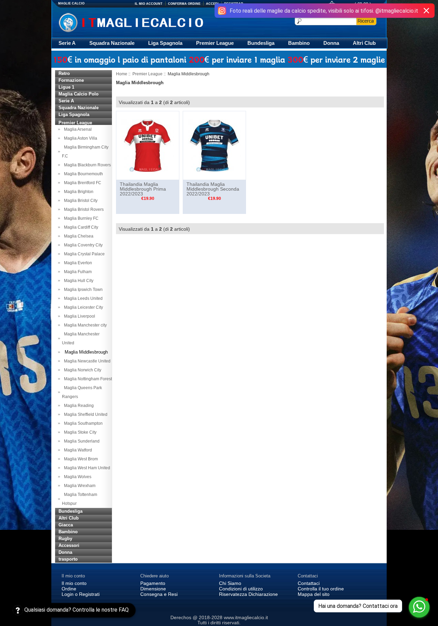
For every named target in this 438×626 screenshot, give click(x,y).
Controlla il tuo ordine (321, 588)
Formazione (71, 80)
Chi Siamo (230, 583)
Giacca (66, 524)
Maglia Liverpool (78, 316)
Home (121, 74)
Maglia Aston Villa (79, 138)
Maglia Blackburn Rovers (86, 165)
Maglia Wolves (76, 476)
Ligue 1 (66, 87)
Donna (331, 43)
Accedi (212, 3)
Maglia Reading (78, 405)
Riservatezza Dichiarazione (248, 594)
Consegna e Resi (159, 594)
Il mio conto (74, 583)
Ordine (69, 588)
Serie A (67, 43)
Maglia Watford (77, 450)
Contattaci (309, 583)
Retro (64, 73)
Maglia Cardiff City (80, 227)
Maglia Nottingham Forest (87, 378)
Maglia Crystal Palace (83, 254)
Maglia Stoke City (79, 432)
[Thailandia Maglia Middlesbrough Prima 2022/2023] (147, 145)
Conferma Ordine (184, 3)
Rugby (65, 538)
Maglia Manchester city (84, 325)
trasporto (68, 559)
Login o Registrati (81, 594)
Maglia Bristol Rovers (83, 209)
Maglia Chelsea (77, 236)
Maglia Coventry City (82, 245)
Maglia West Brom (80, 459)
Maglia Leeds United (82, 298)
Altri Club (364, 43)
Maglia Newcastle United (86, 361)
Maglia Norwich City (81, 370)
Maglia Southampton (82, 423)
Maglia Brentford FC (81, 182)
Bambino (299, 43)
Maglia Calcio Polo (79, 94)
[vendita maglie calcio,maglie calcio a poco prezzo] (145, 21)
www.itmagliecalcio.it (246, 617)
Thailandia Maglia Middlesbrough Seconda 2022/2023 (212, 188)
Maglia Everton (77, 262)
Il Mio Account (149, 3)
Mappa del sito (314, 594)
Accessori (69, 545)
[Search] (366, 20)
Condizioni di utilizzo (241, 588)
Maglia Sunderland (81, 441)
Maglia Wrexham (78, 485)
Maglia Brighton (77, 191)
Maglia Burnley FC (80, 218)
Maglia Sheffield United (84, 414)
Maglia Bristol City (80, 200)
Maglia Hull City (77, 280)
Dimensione (153, 588)
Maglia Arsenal (77, 129)
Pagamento (152, 583)
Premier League (215, 43)
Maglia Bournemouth (82, 173)
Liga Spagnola (165, 43)
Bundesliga (260, 43)
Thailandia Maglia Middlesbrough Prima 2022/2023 (143, 188)
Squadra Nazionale (111, 43)
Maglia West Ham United (86, 467)
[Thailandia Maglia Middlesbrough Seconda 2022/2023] (214, 145)
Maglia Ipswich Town (82, 289)
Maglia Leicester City (82, 307)
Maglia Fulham (77, 271)
